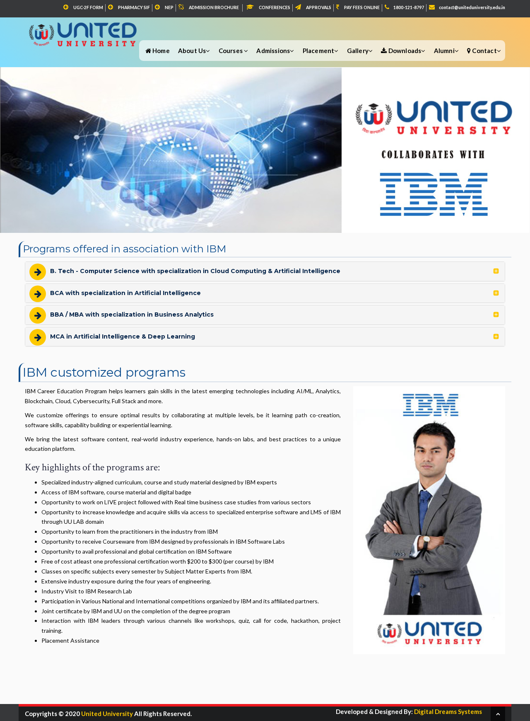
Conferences (274, 7)
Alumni (444, 50)
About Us (192, 50)
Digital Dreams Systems (447, 711)
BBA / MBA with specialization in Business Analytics (132, 314)
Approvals (318, 7)
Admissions (273, 50)
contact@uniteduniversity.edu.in (472, 7)
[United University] (84, 29)
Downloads (404, 50)
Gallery (358, 50)
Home (160, 50)
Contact (484, 50)
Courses (231, 50)
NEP (169, 7)
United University (107, 713)
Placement (319, 50)
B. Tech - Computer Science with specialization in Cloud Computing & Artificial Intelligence (195, 271)
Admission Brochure (214, 7)
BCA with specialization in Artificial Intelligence (125, 293)
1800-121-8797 (408, 7)
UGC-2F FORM (88, 7)
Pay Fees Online (362, 7)
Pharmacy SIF (134, 7)
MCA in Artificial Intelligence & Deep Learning (122, 336)
